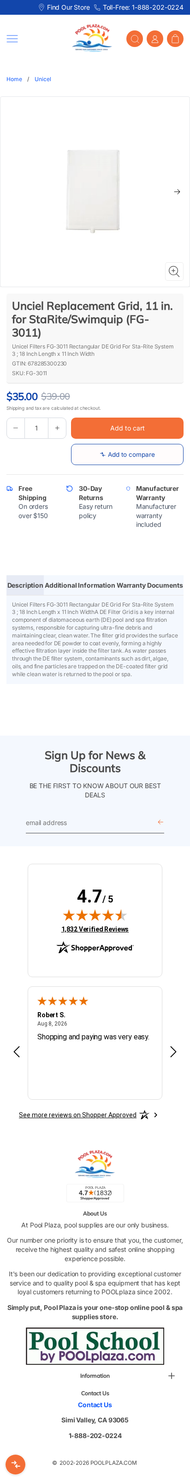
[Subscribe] (160, 823)
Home (14, 79)
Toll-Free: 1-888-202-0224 (143, 7)
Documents (165, 585)
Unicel (43, 79)
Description (25, 585)
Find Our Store (68, 7)
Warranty (131, 585)
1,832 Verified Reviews (95, 929)
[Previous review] (16, 1052)
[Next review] (173, 1052)
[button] (32, 39)
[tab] (25, 585)
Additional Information (80, 585)
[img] (95, 915)
